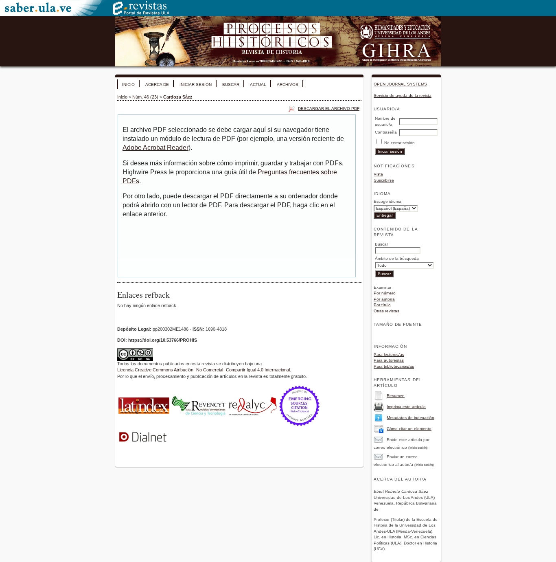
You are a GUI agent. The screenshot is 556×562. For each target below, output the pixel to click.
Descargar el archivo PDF (328, 108)
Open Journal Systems (400, 84)
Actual (258, 84)
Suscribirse (384, 180)
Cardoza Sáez (178, 96)
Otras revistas (386, 311)
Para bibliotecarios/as (394, 366)
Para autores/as (389, 360)
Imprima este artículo (406, 406)
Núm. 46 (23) (145, 96)
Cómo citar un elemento (409, 428)
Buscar (230, 84)
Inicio (128, 84)
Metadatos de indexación (410, 417)
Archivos (287, 84)
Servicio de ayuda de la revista (402, 95)
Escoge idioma (387, 201)
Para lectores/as (389, 354)
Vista (378, 174)
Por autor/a (384, 299)
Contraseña (386, 132)
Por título (382, 305)
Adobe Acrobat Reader (155, 147)
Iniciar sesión (195, 84)
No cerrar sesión (399, 142)
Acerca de (157, 84)
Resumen (396, 395)
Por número (385, 293)
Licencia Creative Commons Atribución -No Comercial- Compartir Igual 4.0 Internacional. (204, 369)
